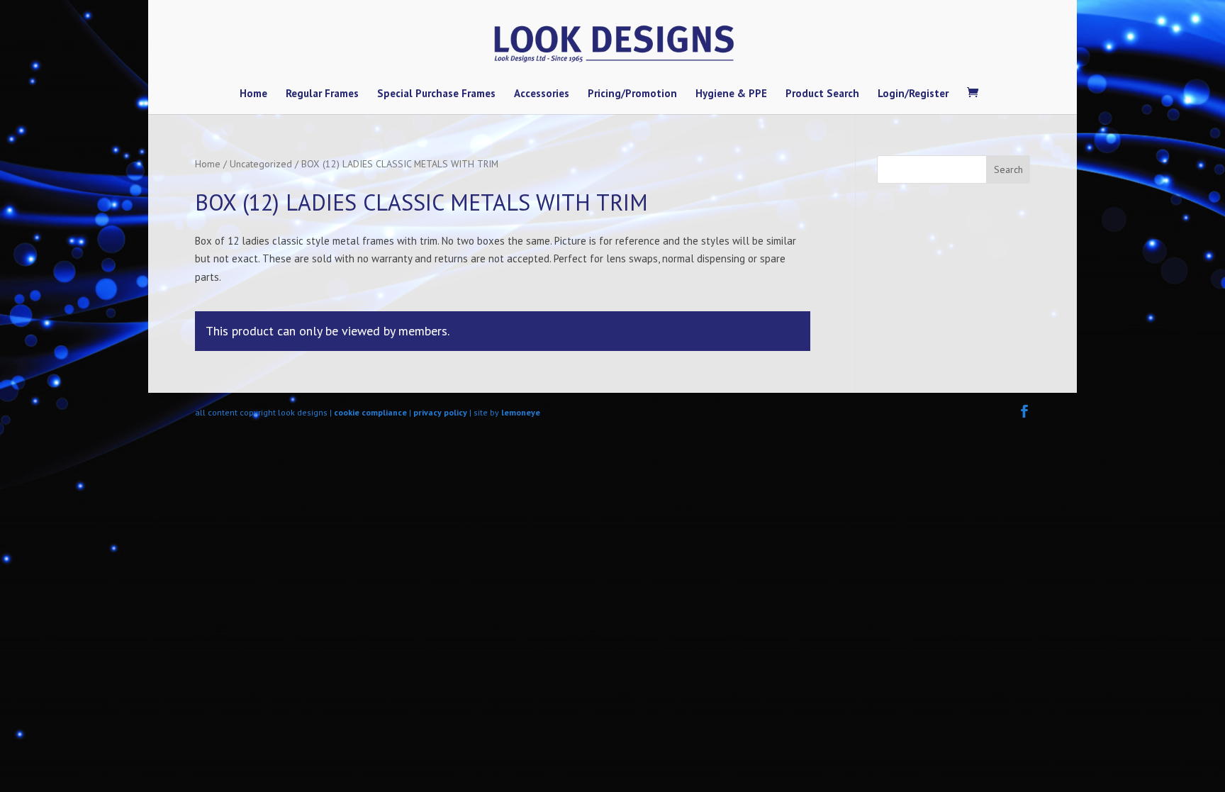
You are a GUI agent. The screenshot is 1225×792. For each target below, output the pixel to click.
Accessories (541, 94)
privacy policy (440, 412)
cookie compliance (370, 412)
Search (1008, 169)
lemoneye (520, 412)
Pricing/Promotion (632, 94)
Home (253, 94)
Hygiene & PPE (731, 94)
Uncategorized (261, 163)
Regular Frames (322, 94)
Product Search (822, 94)
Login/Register (913, 94)
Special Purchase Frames (436, 94)
